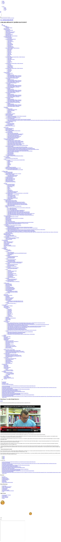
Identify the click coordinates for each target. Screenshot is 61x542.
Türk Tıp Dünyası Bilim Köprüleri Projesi (12, 168)
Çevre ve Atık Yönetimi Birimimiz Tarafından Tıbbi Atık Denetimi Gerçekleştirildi (19, 119)
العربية (3, 3)
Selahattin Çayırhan (10, 67)
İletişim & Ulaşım (4, 364)
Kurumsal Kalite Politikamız (10, 128)
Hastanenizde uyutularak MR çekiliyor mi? (12, 354)
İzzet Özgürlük (10, 43)
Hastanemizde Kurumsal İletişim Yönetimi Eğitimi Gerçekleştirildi (17, 116)
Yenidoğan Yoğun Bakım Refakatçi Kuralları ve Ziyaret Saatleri (15, 351)
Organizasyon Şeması (7, 29)
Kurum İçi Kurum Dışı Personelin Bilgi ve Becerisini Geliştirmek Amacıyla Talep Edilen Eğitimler (19, 222)
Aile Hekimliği (8, 255)
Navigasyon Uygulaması (9, 369)
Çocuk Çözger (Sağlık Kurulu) (12, 273)
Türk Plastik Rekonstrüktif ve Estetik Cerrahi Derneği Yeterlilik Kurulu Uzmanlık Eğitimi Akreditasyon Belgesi (23, 149)
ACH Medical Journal (9, 239)
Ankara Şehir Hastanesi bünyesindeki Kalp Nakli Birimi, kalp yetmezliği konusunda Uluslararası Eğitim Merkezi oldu (18, 461)
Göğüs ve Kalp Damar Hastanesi (10, 31)
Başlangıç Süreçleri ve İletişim (10, 174)
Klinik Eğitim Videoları (7, 234)
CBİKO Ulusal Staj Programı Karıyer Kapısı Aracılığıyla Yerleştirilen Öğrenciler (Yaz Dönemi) (21, 230)
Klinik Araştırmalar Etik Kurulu (10, 184)
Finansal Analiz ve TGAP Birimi (10, 125)
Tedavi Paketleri (6, 306)
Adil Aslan (9, 314)
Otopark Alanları (6, 368)
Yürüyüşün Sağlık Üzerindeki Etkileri (11, 346)
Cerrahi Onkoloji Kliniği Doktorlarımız (13, 267)
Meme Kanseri (8, 344)
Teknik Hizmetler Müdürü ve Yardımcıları (13, 77)
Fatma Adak (9, 53)
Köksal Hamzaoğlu (10, 44)
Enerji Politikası (8, 157)
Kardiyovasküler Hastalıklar (10, 342)
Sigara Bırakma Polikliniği (11, 257)
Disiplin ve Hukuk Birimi (9, 121)
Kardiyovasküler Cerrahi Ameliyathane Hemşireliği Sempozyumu (11, 390)
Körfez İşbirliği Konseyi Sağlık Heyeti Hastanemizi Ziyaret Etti (16, 328)
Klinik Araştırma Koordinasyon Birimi (11, 200)
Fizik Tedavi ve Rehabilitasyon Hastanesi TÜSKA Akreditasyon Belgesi (18, 145)
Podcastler (5, 378)
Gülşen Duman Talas (10, 41)
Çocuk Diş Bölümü (10, 274)
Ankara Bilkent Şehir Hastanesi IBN (13, 191)
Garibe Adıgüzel (10, 57)
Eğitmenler (9, 164)
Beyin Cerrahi (8, 263)
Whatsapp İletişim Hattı (7, 367)
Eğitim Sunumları (8, 300)
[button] (3, 6)
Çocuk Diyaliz (8, 286)
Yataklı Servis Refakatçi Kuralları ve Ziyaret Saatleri (13, 350)
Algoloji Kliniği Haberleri (11, 260)
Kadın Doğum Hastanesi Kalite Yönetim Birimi (14, 136)
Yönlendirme (4, 335)
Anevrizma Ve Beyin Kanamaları (10, 345)
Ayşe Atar (9, 62)
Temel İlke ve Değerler (9, 27)
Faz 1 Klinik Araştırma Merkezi (10, 205)
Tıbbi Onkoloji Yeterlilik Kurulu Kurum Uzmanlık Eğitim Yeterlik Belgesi (18, 150)
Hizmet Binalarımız (5, 240)
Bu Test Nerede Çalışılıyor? (10, 359)
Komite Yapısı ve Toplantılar (10, 297)
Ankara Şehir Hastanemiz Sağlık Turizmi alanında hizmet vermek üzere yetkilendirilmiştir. (20, 331)
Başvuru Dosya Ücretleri (11, 185)
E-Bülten (7, 375)
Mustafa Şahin (10, 49)
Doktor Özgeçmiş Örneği (9, 361)
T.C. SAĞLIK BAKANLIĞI (6, 19)
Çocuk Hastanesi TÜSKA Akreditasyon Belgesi (14, 142)
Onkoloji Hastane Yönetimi (9, 87)
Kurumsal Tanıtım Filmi (7, 377)
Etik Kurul (5, 183)
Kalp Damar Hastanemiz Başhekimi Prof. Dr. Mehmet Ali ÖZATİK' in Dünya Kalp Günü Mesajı (16, 389)
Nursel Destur (9, 311)
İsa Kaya (9, 55)
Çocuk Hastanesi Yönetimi (9, 97)
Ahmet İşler (9, 64)
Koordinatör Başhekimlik (9, 30)
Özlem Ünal (9, 42)
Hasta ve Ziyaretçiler (7, 321)
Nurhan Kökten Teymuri (11, 59)
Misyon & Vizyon (6, 28)
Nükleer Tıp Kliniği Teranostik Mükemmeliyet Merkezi (15, 155)
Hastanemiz (5, 26)
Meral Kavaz (9, 51)
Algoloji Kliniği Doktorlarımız (12, 259)
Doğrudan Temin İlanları (11, 110)
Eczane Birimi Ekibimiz (11, 123)
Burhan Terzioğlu (10, 48)
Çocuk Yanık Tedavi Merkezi (10, 289)
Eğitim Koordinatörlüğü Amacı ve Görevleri (12, 216)
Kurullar (9, 162)
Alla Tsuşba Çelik (10, 316)
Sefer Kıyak (9, 60)
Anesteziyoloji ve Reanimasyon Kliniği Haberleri (14, 262)
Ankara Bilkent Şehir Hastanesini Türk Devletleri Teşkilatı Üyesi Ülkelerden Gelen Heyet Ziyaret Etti (22, 330)
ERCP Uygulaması (8, 347)
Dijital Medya (4, 371)
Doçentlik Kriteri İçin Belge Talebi (10, 181)
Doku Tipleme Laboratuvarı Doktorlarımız (13, 281)
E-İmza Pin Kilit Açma (9, 363)
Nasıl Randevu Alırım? (7, 338)
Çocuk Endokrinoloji (10, 275)
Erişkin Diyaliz (8, 292)
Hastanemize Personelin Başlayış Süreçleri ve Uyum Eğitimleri (14, 218)
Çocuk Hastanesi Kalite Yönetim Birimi (13, 135)
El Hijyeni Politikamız (9, 299)
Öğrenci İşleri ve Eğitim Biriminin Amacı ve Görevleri (13, 225)
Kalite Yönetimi (6, 127)
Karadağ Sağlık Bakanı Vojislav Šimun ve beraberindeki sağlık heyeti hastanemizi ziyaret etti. (21, 323)
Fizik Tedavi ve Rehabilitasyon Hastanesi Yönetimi (13, 102)
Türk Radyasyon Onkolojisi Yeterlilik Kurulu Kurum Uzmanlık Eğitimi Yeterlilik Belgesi (20, 147)
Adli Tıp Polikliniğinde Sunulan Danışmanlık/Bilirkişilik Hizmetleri (17, 253)
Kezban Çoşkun (10, 312)
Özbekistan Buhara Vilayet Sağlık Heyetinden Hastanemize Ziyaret (17, 329)
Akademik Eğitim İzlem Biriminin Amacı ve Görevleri (13, 173)
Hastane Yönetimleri (7, 72)
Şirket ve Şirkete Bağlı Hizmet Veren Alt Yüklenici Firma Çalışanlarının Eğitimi (17, 223)
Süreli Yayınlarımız (8, 360)
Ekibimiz (7, 308)
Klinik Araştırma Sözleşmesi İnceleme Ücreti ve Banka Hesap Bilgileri (17, 204)
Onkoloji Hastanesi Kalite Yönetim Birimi (13, 137)
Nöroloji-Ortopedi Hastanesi (10, 32)
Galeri (8, 165)
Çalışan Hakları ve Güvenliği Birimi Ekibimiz (14, 117)
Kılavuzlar (9, 188)
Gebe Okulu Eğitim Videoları (10, 235)
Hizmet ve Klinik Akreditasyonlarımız (9, 138)
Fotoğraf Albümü (8, 319)
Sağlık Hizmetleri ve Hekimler (8, 305)
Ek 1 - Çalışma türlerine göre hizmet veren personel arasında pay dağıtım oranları (19, 207)
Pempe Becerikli (10, 61)
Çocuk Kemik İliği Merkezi (9, 287)
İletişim (9, 166)
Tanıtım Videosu (8, 318)
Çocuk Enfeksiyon (10, 276)
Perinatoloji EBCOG (10, 154)
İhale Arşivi (9, 112)
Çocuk (7, 269)
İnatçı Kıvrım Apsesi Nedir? (10, 340)
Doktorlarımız (9, 250)
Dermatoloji (7, 278)
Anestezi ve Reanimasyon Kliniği (10, 261)
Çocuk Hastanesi (8, 33)
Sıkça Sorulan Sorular (9, 232)
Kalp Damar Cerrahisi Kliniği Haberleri (7, 384)
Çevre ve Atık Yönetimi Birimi (10, 118)
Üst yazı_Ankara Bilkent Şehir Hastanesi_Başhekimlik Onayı (16, 210)
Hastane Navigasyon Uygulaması (8, 370)
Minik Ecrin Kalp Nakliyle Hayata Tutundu (8, 392)
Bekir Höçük (9, 70)
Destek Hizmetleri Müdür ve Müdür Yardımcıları (14, 76)
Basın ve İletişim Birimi (9, 115)
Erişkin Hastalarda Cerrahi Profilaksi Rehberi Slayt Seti (15, 301)
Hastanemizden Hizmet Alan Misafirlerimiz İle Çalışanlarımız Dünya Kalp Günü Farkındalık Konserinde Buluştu (18, 394)
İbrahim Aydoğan (10, 66)
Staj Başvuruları (6, 224)
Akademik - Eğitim (5, 171)
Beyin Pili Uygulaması (9, 285)
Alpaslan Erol (9, 45)
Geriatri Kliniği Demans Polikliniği (12, 291)
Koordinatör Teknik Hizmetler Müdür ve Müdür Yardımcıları (14, 68)
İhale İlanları (9, 111)
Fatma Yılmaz (9, 58)
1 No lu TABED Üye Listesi (12, 196)
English (5, 8)
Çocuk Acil (9, 270)
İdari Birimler (6, 107)
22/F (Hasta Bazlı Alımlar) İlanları (12, 109)
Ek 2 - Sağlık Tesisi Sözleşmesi (12, 208)
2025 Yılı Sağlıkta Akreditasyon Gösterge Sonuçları (13, 130)
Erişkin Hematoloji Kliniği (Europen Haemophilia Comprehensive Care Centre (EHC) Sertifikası (21, 148)
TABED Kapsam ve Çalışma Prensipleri (13, 194)
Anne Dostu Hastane (10, 152)
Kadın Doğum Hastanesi (9, 34)
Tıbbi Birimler (4, 248)
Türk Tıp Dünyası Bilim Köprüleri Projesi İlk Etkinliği (15, 169)
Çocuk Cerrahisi (10, 272)
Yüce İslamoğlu (10, 310)
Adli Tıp (7, 251)
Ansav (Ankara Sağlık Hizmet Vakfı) (11, 358)
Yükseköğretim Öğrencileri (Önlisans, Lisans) (12, 228)
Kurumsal (3, 25)
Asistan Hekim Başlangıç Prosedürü (13, 175)
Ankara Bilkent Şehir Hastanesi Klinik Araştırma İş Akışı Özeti (16, 202)
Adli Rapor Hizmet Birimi (9, 114)
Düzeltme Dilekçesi (10, 198)
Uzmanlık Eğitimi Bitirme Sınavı (10, 178)
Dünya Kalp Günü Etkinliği (6, 386)
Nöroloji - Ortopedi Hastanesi (8, 242)
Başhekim (9, 78)
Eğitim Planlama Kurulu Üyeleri (10, 179)
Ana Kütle (5, 247)
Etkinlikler (7, 302)
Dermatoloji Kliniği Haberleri (12, 279)
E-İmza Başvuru (8, 362)
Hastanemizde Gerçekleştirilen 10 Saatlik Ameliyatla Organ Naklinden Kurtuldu (13, 391)
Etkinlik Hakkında (10, 161)
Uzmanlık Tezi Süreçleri (9, 177)
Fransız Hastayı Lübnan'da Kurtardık (7, 388)
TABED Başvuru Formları (11, 195)
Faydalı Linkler (6, 357)
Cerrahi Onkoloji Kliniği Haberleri (12, 268)
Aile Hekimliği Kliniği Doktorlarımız (13, 256)
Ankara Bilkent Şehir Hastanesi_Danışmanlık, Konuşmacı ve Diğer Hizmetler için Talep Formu (21, 213)
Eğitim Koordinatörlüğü (7, 215)
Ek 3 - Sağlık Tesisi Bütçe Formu (12, 209)
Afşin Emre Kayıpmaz (11, 47)
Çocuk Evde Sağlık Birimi (11, 277)
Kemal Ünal (9, 56)
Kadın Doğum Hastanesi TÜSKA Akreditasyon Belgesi (15, 141)
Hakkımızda (7, 317)
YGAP (5, 246)
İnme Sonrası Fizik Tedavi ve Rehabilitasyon (12, 341)
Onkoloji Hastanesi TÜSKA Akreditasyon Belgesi (15, 144)
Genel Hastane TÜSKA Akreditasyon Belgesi (14, 140)
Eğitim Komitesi (8, 217)
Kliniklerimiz (4, 382)
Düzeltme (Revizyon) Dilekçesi (12, 192)
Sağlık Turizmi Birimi (7, 307)
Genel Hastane (4, 485)
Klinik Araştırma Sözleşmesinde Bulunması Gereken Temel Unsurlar (17, 203)
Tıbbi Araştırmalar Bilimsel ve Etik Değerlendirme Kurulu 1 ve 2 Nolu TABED (17, 193)
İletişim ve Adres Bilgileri (9, 180)
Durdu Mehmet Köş (10, 46)
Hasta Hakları (6, 337)
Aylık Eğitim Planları (9, 220)
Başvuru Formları (10, 186)
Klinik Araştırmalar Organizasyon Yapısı (11, 201)
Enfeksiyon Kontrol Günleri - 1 (12, 303)
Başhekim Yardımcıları (11, 74)
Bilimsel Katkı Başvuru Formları (8, 233)
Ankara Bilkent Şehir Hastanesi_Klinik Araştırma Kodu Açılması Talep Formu (19, 211)
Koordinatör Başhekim (9, 37)
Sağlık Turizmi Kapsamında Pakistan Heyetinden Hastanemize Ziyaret (17, 327)
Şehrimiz (3, 498)
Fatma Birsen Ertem (10, 65)
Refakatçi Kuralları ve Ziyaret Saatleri (9, 349)
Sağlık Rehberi (6, 339)
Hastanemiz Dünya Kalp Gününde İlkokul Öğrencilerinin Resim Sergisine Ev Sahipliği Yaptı (15, 393)
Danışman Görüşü (10, 190)
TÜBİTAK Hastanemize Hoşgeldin (11, 167)
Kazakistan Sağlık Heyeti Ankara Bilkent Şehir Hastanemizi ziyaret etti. (18, 325)
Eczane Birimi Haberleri (11, 124)
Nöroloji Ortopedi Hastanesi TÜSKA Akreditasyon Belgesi (16, 143)
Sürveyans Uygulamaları (9, 298)
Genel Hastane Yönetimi (9, 73)
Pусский (3, 2)
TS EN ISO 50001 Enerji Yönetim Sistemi (12, 158)
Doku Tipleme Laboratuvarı (10, 280)
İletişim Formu (6, 365)
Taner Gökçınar (10, 40)
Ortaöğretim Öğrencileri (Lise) (10, 226)
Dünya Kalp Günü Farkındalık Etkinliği (7, 395)
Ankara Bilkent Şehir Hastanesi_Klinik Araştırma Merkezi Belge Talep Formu (19, 212)
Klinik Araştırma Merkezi (7, 199)
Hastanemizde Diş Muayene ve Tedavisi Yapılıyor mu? (13, 355)
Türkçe (5, 7)
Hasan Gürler (9, 50)
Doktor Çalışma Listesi (7, 336)
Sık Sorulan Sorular (6, 353)
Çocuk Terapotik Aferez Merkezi (10, 288)
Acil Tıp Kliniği (8, 249)
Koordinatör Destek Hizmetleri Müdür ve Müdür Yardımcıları (14, 63)
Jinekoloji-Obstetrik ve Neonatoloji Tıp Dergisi (12, 237)
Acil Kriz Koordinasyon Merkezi (10, 113)
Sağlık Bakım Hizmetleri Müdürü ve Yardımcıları (14, 75)
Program (9, 163)
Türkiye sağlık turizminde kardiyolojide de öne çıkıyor (15, 333)
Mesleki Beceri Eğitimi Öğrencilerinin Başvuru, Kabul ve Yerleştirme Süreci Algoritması (20, 227)
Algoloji (7, 258)
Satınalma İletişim (10, 108)
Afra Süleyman (10, 315)
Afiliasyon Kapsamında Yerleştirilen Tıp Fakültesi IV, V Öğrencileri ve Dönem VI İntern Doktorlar (21, 231)
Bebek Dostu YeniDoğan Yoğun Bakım (13, 151)
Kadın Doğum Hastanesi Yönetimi (10, 92)
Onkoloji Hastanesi (6, 243)
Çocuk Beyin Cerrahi (11, 271)
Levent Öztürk (10, 38)
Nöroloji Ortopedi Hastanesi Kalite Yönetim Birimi (15, 134)
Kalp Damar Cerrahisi (5, 383)
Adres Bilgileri (10, 254)
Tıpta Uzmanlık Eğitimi (9, 172)
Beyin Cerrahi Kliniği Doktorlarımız (13, 264)
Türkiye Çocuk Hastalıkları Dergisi (11, 238)
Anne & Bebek (6, 294)
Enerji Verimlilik (6, 156)
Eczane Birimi (8, 122)
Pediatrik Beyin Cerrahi (11, 265)
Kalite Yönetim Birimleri (9, 132)
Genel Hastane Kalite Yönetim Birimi (13, 133)
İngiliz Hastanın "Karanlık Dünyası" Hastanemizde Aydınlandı (16, 332)
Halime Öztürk (10, 54)
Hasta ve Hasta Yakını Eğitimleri (10, 221)
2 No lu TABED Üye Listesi (12, 197)
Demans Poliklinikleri (9, 290)
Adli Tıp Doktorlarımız (11, 252)
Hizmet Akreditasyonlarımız (10, 139)
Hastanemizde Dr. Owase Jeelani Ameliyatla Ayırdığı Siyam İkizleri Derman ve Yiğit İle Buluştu (21, 334)
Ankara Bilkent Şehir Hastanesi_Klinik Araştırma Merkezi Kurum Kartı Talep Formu (20, 214)
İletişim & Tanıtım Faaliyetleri (8, 372)
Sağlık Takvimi (8, 374)
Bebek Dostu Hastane (11, 153)
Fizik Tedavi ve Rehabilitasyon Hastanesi (11, 35)
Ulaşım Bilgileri (6, 366)
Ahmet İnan (9, 71)
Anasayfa (9, 160)
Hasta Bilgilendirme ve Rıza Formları (11, 352)
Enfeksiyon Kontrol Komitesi (8, 295)
